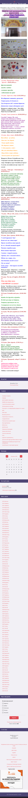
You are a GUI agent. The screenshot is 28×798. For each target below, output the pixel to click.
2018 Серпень (5, 574)
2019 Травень (5, 593)
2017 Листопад (5, 557)
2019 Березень (5, 588)
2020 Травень (5, 613)
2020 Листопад (5, 622)
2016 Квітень (5, 522)
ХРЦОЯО (14, 748)
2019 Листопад (5, 601)
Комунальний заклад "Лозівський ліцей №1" (14, 5)
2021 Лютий (5, 628)
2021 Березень (5, 630)
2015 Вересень (5, 507)
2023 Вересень (5, 680)
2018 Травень (5, 570)
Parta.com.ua (14, 755)
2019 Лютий (5, 586)
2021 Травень (5, 634)
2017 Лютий (5, 541)
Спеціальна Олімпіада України (14, 764)
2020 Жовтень (5, 620)
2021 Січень (5, 626)
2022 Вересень (5, 659)
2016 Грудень (5, 536)
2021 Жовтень (5, 643)
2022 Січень (5, 649)
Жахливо (6, 712)
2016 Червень (5, 526)
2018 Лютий (5, 563)
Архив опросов (17, 722)
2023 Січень (5, 668)
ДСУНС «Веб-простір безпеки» (14, 766)
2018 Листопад (5, 580)
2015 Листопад (5, 511)
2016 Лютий (5, 518)
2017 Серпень (5, 551)
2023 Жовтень (5, 682)
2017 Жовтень (5, 555)
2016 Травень (5, 524)
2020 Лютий (5, 607)
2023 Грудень (5, 686)
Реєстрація (12, 385)
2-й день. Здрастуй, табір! (9, 95)
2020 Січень (5, 605)
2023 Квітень (5, 674)
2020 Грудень (5, 624)
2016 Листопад (5, 534)
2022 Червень (5, 657)
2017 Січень (5, 538)
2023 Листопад (5, 684)
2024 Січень (5, 688)
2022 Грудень (5, 665)
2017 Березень (5, 543)
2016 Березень (5, 520)
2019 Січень (5, 584)
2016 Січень (5, 516)
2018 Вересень (5, 576)
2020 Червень (5, 615)
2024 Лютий (5, 690)
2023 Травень (5, 676)
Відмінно (6, 703)
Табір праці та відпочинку (8, 490)
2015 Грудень (5, 514)
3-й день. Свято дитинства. (9, 114)
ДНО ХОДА (14, 750)
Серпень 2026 (14, 456)
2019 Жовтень (5, 599)
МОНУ (14, 757)
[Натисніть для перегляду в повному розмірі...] (14, 36)
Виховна (4, 486)
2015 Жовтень (5, 509)
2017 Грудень (5, 559)
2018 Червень (5, 572)
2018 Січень (5, 561)
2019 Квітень (5, 591)
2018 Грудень (5, 582)
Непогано (6, 708)
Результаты (10, 722)
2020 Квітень (5, 611)
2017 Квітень (5, 545)
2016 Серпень (5, 528)
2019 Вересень (5, 597)
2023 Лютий (5, 670)
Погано (5, 710)
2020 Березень (5, 609)
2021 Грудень (5, 647)
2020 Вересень (5, 618)
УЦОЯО (14, 752)
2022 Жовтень (5, 661)
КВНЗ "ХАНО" (14, 762)
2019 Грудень (5, 603)
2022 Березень (5, 653)
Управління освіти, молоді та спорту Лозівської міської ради (14, 745)
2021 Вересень (5, 640)
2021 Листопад (5, 645)
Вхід (17, 385)
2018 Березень (5, 566)
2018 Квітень (5, 568)
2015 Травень (5, 503)
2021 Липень (5, 636)
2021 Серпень (5, 638)
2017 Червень (5, 549)
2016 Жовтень (5, 532)
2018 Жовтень (5, 578)
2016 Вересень (5, 530)
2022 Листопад (5, 663)
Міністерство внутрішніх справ (14, 759)
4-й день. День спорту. (8, 135)
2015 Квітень (5, 501)
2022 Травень (5, 655)
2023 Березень (5, 672)
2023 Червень (5, 678)
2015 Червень (5, 505)
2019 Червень (5, 595)
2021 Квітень (5, 632)
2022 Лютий (5, 651)
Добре (5, 705)
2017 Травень (5, 547)
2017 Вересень (5, 553)
